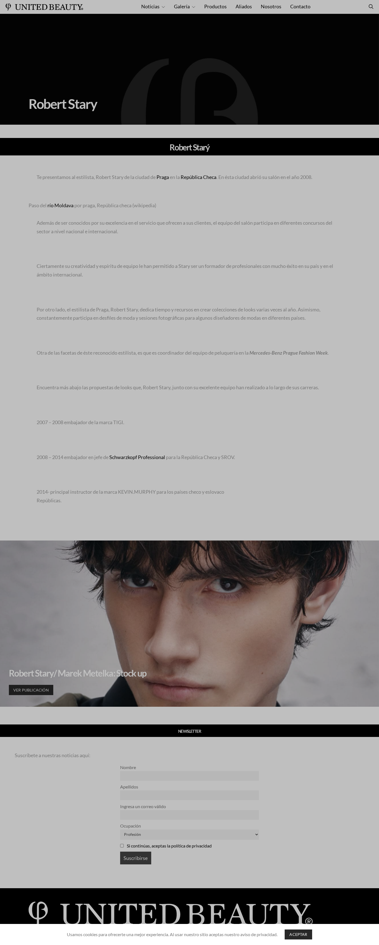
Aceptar (298, 934)
